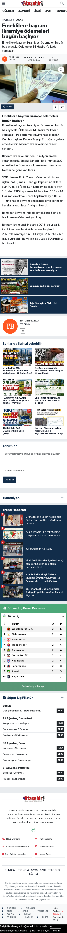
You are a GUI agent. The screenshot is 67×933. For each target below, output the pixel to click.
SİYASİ (37, 11)
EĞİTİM (33, 874)
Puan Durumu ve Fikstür (17, 846)
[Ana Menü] (3, 3)
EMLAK (19, 20)
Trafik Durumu (45, 839)
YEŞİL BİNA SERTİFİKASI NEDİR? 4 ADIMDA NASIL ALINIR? (48, 401)
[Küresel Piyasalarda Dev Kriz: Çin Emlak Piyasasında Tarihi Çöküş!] (50, 417)
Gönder (9, 479)
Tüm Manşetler (46, 846)
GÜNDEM (8, 11)
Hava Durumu (13, 839)
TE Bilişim (25, 324)
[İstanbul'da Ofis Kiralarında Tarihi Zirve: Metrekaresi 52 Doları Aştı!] (17, 357)
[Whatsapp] (33, 829)
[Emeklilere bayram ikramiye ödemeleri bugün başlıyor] (33, 83)
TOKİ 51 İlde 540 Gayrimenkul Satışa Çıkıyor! (13, 431)
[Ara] (62, 4)
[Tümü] (62, 498)
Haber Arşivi (45, 854)
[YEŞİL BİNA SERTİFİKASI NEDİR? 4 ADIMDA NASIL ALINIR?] (50, 387)
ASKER (44, 917)
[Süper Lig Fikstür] (62, 698)
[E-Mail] (22, 330)
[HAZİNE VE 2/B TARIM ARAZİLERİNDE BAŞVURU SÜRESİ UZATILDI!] (17, 387)
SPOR (48, 11)
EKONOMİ (24, 11)
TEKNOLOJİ (54, 870)
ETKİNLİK (11, 917)
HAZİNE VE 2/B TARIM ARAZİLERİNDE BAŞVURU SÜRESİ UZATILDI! (16, 401)
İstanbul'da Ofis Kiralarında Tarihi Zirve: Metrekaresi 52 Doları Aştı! (17, 370)
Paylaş (9, 107)
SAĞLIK (29, 917)
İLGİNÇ (27, 914)
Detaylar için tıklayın (33, 686)
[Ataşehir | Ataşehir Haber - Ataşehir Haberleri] (32, 3)
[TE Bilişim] (10, 326)
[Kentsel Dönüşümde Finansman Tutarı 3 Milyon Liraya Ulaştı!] (50, 357)
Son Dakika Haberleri (15, 854)
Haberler (7, 20)
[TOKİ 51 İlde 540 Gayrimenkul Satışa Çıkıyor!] (17, 417)
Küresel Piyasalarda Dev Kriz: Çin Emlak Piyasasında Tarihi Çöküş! (49, 431)
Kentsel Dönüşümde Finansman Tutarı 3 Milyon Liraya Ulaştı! (49, 370)
